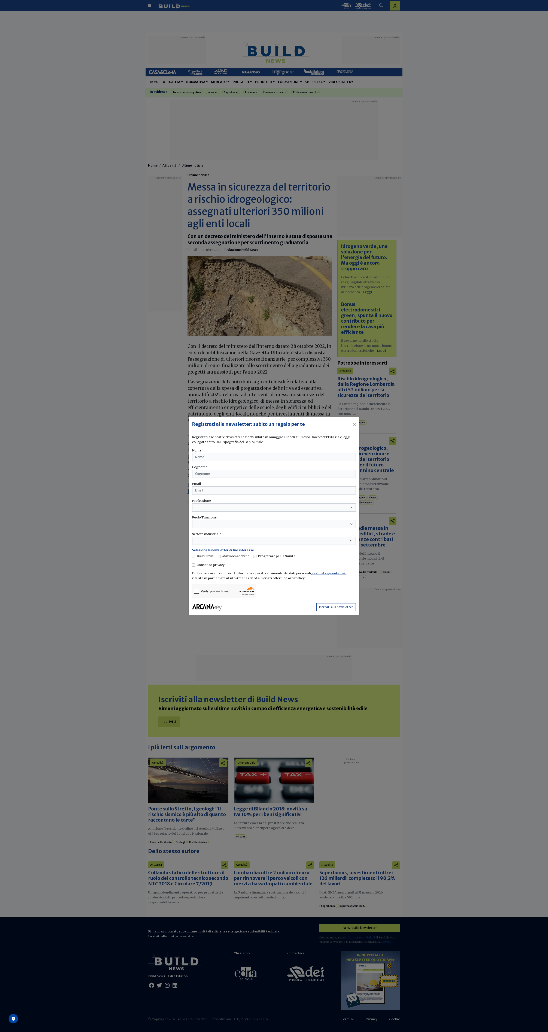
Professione (201, 501)
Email (196, 484)
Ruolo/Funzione (204, 517)
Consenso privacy (211, 565)
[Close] (354, 424)
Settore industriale (206, 534)
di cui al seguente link (329, 573)
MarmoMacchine (235, 556)
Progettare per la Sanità (276, 556)
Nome (196, 450)
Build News (205, 556)
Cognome (199, 467)
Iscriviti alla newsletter (336, 607)
